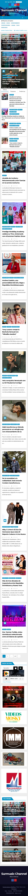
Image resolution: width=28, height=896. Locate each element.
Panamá (8, 629)
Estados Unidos (6, 475)
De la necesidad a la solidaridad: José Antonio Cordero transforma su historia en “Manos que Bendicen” (12, 483)
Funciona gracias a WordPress (9, 887)
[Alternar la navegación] (25, 18)
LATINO (12, 526)
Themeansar (13, 888)
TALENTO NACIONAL (5, 25)
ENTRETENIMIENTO (15, 23)
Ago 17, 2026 (6, 588)
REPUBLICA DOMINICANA (14, 125)
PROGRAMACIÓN (10, 893)
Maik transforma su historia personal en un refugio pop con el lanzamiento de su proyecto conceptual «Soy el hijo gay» (13, 431)
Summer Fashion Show (7, 75)
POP (16, 375)
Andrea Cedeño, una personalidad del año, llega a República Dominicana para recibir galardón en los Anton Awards (13, 285)
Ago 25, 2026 (7, 64)
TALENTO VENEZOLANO (7, 377)
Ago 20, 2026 (6, 288)
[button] (22, 17)
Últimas (5, 89)
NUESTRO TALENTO (17, 891)
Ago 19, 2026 (6, 385)
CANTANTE (16, 138)
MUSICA (8, 23)
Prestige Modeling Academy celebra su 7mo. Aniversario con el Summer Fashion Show (13, 59)
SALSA (17, 25)
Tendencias (22, 91)
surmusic (15, 47)
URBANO (3, 23)
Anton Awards (13, 123)
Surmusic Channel (14, 10)
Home (6, 891)
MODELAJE (13, 52)
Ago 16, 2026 (6, 639)
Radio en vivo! (18, 893)
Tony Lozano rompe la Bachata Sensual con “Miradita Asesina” (10, 332)
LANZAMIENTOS (13, 424)
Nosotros (10, 891)
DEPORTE (11, 94)
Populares (13, 91)
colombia (13, 25)
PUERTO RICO (4, 27)
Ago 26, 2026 (7, 47)
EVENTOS (18, 123)
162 (15, 656)
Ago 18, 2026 (6, 486)
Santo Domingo (19, 52)
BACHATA (11, 138)
